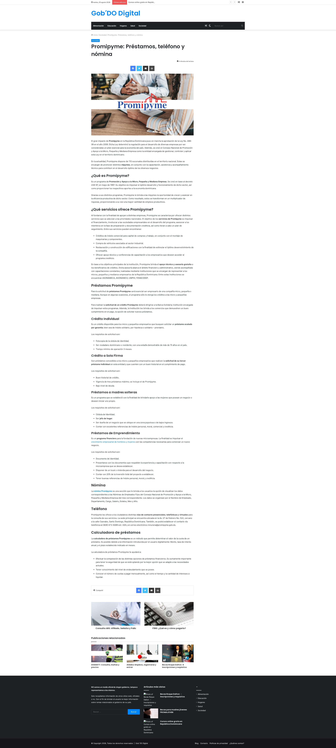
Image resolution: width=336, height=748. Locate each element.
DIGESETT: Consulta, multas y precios (105, 666)
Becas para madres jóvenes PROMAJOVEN (173, 711)
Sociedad (142, 26)
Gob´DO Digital (142, 743)
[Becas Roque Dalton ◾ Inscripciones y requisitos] (178, 653)
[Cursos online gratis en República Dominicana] (151, 727)
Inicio (95, 35)
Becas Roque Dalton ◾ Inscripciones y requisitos (174, 666)
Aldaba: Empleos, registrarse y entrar (141, 666)
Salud (132, 26)
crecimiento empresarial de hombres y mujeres (113, 442)
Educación (111, 26)
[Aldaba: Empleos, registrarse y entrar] (142, 653)
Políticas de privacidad (219, 743)
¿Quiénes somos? (237, 743)
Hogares (123, 26)
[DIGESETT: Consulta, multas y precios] (107, 653)
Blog (196, 743)
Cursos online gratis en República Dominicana (147, 2)
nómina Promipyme (103, 491)
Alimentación (98, 26)
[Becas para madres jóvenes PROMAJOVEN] (151, 713)
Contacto (204, 743)
